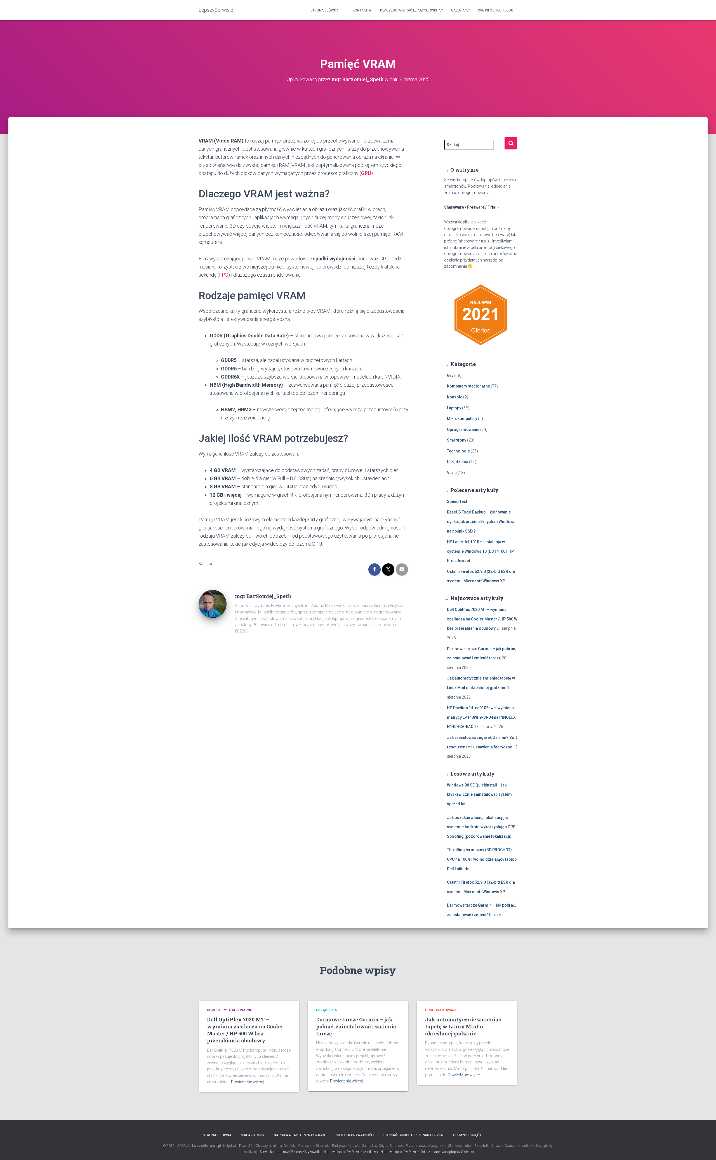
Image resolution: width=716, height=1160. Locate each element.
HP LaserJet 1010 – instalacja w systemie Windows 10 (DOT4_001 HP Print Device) (480, 551)
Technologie (458, 451)
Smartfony (456, 440)
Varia (452, 472)
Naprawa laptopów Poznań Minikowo (350, 1152)
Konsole (454, 397)
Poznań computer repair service (413, 1135)
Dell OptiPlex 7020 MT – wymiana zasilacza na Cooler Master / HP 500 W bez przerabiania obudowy (482, 619)
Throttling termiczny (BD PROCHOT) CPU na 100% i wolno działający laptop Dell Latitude (482, 859)
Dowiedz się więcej (247, 1082)
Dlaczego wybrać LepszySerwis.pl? (411, 10)
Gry (450, 375)
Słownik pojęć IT (468, 1135)
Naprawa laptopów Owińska (453, 1152)
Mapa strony (253, 1135)
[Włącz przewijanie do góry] (705, 1149)
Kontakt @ (362, 10)
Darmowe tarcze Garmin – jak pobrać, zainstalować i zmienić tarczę (356, 1026)
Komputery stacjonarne (468, 386)
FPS (223, 275)
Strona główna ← (327, 10)
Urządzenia (457, 461)
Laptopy (454, 408)
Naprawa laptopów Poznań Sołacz (405, 1152)
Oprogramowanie (463, 429)
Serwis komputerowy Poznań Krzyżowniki (290, 1152)
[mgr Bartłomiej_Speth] (213, 603)
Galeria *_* (460, 10)
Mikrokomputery (462, 418)
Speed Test (457, 501)
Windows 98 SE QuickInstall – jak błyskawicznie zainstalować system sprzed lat (479, 794)
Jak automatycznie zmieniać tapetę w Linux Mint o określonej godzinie (463, 1026)
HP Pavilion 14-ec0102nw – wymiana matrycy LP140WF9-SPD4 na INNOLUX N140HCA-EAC (481, 717)
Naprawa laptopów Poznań (299, 1135)
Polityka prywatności (354, 1135)
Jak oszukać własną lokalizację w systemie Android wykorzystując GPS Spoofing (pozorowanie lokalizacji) (481, 827)
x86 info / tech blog (495, 10)
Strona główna (217, 1135)
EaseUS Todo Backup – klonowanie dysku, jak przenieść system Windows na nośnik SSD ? (481, 521)
